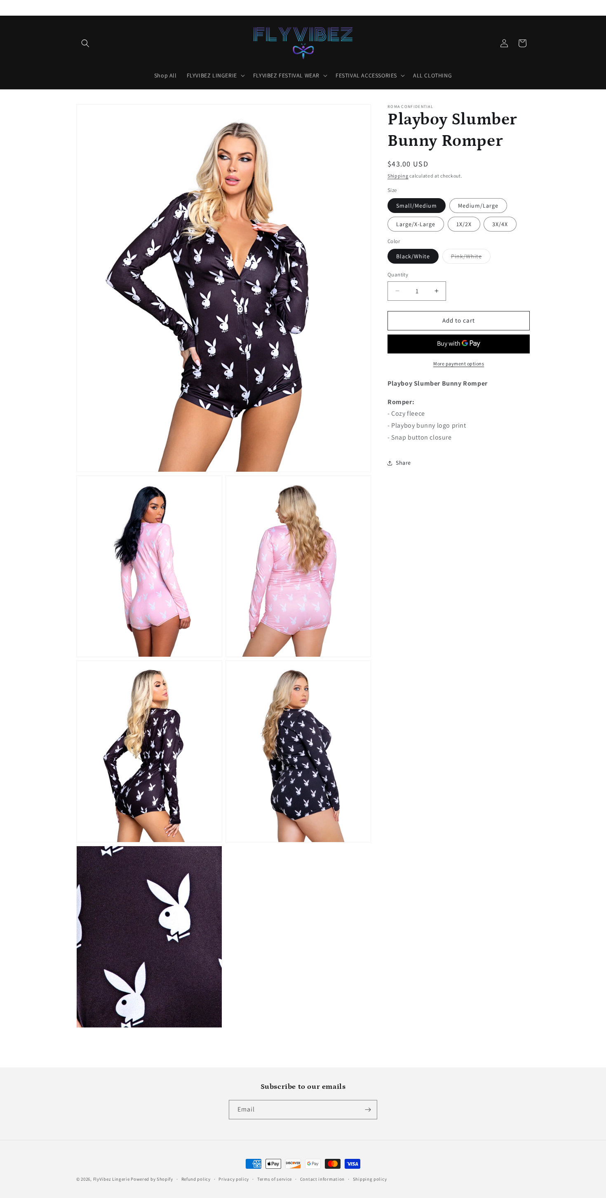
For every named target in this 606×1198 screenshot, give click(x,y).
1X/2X (464, 224)
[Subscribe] (368, 1109)
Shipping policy (370, 1179)
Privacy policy (233, 1179)
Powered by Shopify (152, 1179)
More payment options (458, 363)
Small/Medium (416, 205)
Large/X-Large (415, 224)
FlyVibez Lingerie (111, 1179)
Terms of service (274, 1179)
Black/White (413, 256)
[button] (85, 43)
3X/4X (500, 224)
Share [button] (403, 462)
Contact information (322, 1179)
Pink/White (471, 258)
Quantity (398, 274)
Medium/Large (478, 205)
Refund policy (196, 1179)
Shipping (398, 176)
